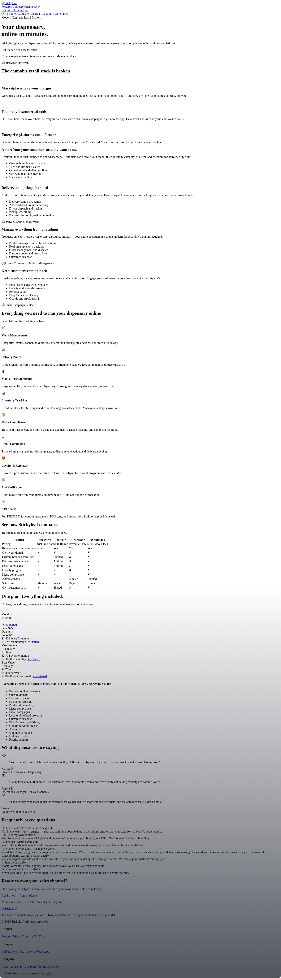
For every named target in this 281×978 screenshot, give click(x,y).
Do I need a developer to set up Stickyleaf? (28, 828)
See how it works (26, 49)
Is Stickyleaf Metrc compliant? (21, 841)
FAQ (37, 6)
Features (7, 6)
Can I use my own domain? (19, 835)
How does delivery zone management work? (29, 848)
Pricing (28, 6)
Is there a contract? (14, 862)
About (5, 966)
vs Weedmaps (40, 951)
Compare (18, 6)
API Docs (39, 936)
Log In (6, 10)
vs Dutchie (8, 951)
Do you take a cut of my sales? (21, 869)
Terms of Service (48, 966)
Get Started (17, 10)
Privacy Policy (29, 966)
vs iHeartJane (23, 951)
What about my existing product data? (25, 855)
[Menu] (26, 11)
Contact (14, 966)
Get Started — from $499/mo (19, 895)
